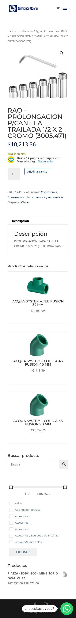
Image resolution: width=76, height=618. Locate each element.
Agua (38, 31)
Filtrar (23, 552)
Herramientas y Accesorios (44, 197)
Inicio (11, 31)
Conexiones (51, 31)
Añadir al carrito (37, 171)
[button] (61, 53)
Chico (25, 202)
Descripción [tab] (20, 221)
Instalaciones (25, 31)
